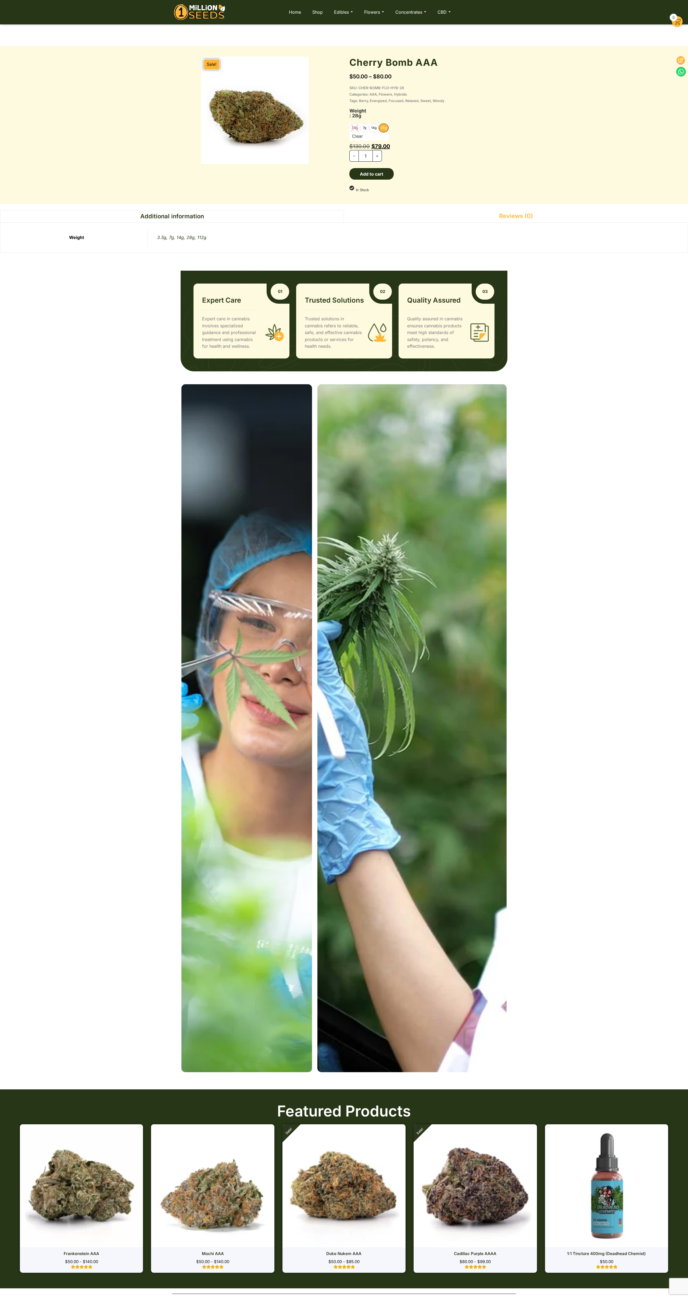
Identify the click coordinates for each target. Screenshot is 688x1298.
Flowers (385, 94)
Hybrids (400, 94)
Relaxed (411, 101)
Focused (396, 101)
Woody (438, 101)
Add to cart (371, 174)
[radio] (364, 128)
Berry (363, 101)
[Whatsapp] (681, 72)
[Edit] (681, 60)
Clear (357, 136)
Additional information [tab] (172, 216)
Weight (357, 113)
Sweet (425, 101)
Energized (378, 101)
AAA (373, 94)
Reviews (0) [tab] (516, 215)
